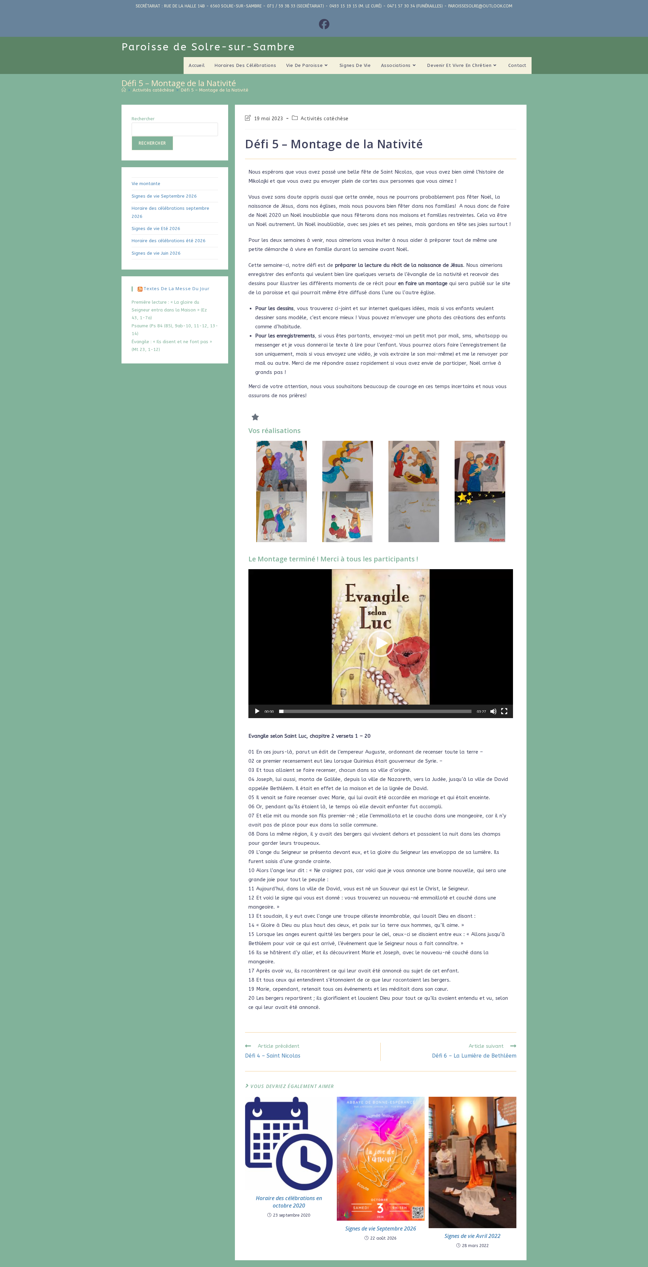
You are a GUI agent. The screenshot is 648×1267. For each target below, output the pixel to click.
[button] (380, 643)
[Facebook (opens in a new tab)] (324, 24)
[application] (380, 643)
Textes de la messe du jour (177, 288)
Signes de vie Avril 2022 (472, 1236)
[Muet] (493, 711)
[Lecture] (257, 711)
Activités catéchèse (324, 119)
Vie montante (146, 183)
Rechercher (143, 118)
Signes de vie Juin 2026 (156, 253)
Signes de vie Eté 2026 (156, 228)
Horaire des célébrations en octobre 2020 (289, 1201)
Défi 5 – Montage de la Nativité (214, 90)
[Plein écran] (504, 711)
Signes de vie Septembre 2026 (380, 1228)
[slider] (375, 711)
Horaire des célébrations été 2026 (169, 240)
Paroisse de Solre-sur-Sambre (208, 47)
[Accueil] (124, 90)
